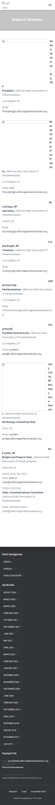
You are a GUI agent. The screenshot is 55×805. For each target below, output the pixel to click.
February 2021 (11, 661)
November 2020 (11, 682)
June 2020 (9, 696)
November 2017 (11, 737)
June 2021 (9, 634)
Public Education (12, 575)
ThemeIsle (37, 798)
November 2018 (11, 723)
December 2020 (11, 675)
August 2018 (10, 730)
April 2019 (9, 716)
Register (13, 792)
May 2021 (8, 641)
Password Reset (38, 792)
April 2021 (9, 647)
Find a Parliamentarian (12, 767)
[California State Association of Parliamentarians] (6, 5)
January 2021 (10, 668)
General (8, 569)
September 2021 (12, 627)
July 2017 (8, 744)
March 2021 (9, 654)
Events (7, 562)
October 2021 (10, 620)
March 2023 (9, 606)
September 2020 (12, 689)
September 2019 (12, 709)
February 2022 (11, 613)
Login (24, 792)
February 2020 (11, 703)
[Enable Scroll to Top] (49, 799)
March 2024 (9, 599)
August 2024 (10, 592)
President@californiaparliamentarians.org (24, 111)
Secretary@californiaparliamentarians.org (24, 231)
